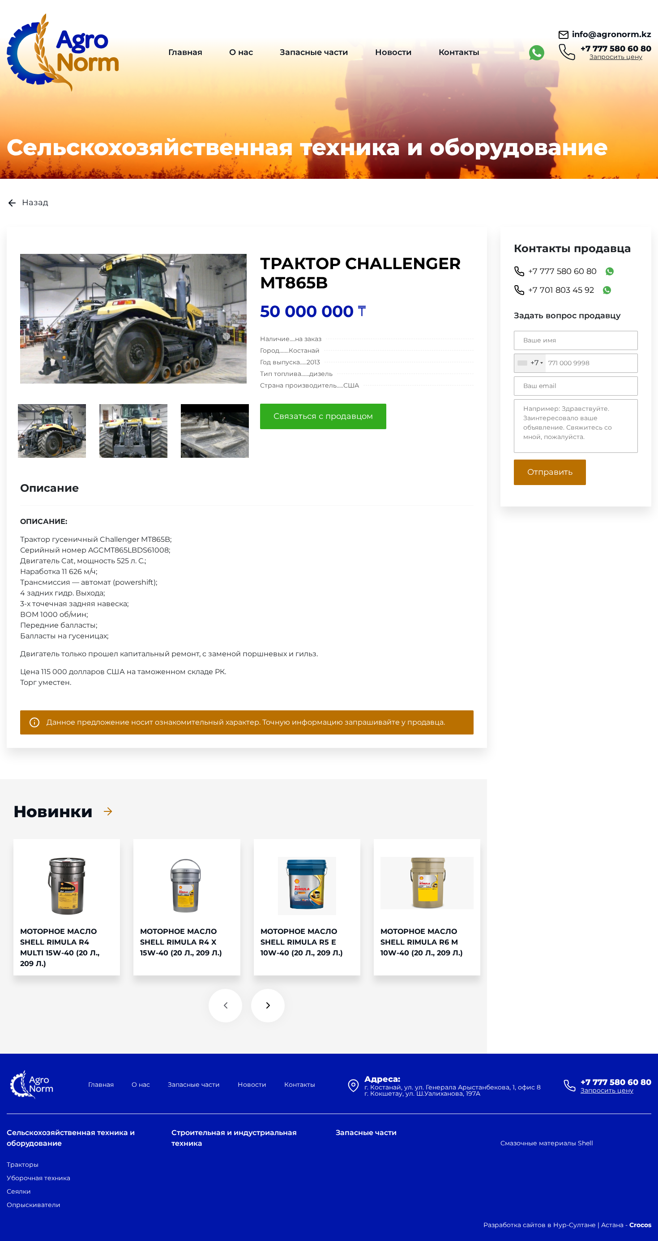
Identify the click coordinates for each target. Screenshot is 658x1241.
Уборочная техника (38, 1178)
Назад (35, 202)
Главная (185, 52)
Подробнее (66, 907)
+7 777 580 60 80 (616, 49)
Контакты (459, 52)
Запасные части (314, 52)
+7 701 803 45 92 (561, 290)
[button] (225, 1005)
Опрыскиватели (33, 1205)
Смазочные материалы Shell (546, 1143)
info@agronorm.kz (611, 34)
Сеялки (19, 1191)
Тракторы (22, 1165)
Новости (393, 52)
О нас (241, 52)
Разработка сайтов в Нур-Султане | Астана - (567, 1225)
